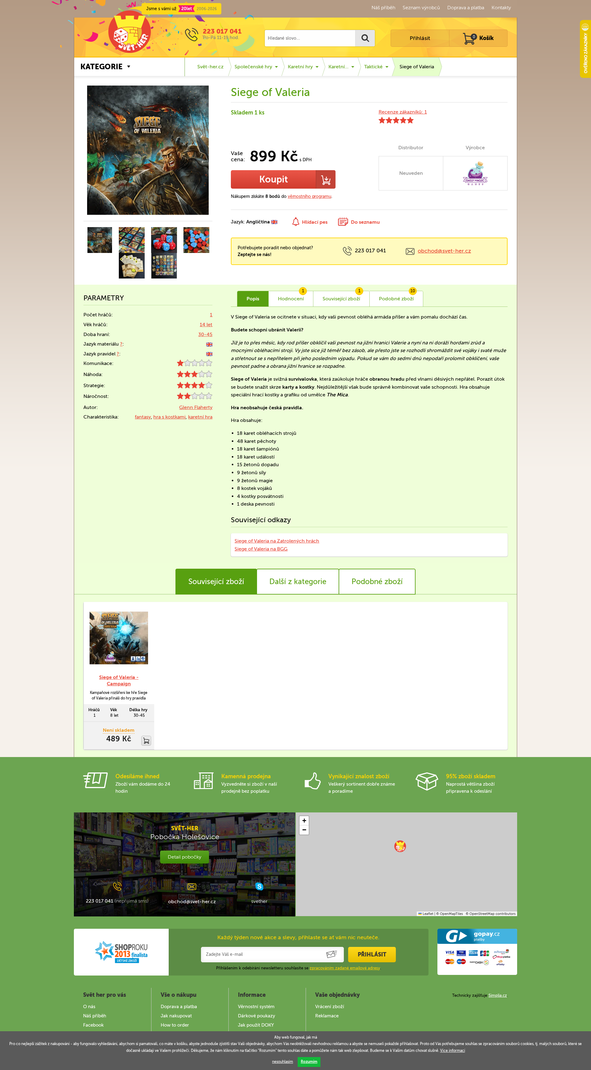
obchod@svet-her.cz (444, 250)
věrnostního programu (309, 196)
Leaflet (427, 914)
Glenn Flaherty (195, 407)
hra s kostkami (169, 417)
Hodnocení (291, 296)
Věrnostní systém (256, 1006)
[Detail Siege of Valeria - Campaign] (119, 638)
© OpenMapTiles (449, 914)
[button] (400, 846)
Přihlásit (420, 38)
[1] (194, 364)
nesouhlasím (282, 1062)
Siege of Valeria (417, 67)
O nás (89, 1006)
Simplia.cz (497, 995)
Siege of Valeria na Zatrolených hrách (277, 541)
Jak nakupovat (176, 1016)
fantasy (143, 417)
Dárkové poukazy (256, 1016)
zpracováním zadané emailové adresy (345, 968)
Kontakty (501, 7)
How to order (175, 1025)
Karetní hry (300, 67)
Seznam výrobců (421, 7)
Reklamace (327, 1016)
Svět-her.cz (210, 67)
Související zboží (216, 581)
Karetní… (338, 67)
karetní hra (200, 417)
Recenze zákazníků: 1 (403, 112)
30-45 (205, 334)
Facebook (93, 1025)
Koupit (273, 179)
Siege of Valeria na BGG (261, 549)
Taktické (373, 67)
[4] (194, 387)
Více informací (452, 1050)
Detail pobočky (184, 857)
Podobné (397, 296)
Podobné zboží (377, 581)
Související (341, 296)
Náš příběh (383, 7)
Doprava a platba (465, 7)
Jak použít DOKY (256, 1025)
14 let (206, 324)
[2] (194, 397)
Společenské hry (253, 67)
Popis (253, 299)
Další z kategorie (297, 581)
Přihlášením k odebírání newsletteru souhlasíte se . (298, 968)
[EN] (209, 344)
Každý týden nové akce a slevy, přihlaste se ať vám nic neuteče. (298, 937)
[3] (194, 376)
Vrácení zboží (329, 1006)
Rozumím (309, 1062)
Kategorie (101, 66)
